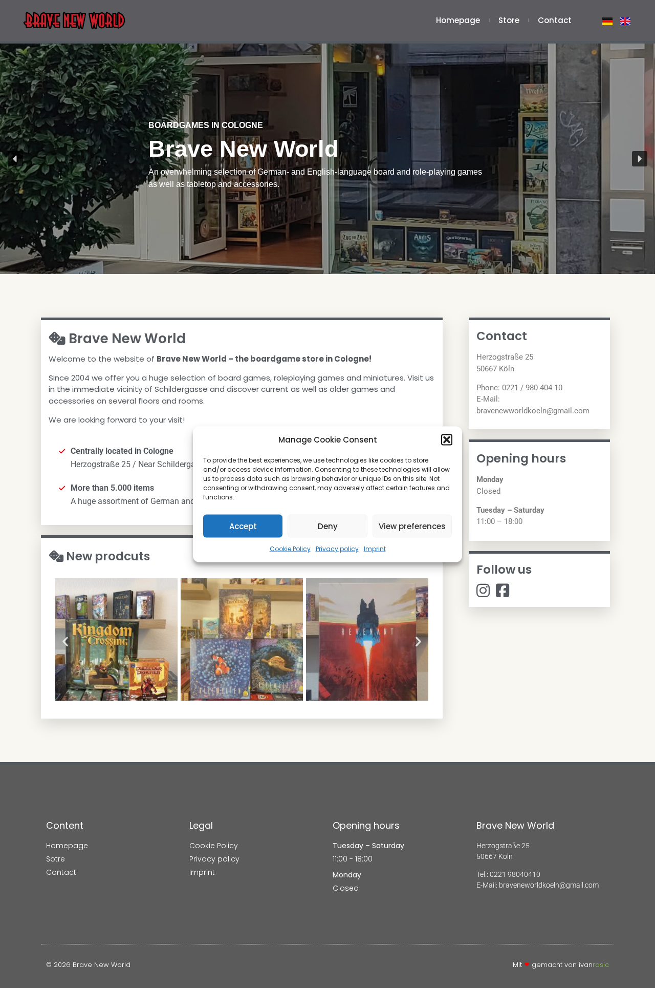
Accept (243, 525)
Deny (328, 525)
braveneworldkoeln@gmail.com (549, 885)
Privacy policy (337, 548)
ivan (594, 965)
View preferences (412, 525)
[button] (447, 439)
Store (508, 20)
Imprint (375, 548)
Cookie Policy (290, 548)
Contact (555, 20)
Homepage (458, 20)
